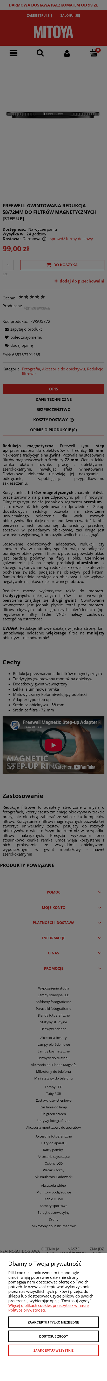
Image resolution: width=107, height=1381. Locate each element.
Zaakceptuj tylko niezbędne (53, 1322)
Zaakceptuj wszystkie (53, 1350)
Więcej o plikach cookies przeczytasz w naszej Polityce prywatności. (49, 1308)
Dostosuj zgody (53, 1336)
